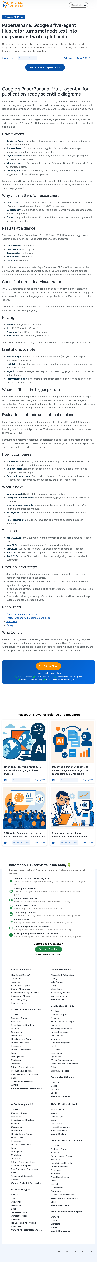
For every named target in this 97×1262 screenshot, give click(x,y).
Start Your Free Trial (48, 949)
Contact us (16, 978)
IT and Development (21, 1049)
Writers (14, 1085)
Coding (54, 978)
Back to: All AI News (15, 17)
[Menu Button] (92, 4)
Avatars (14, 1194)
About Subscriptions (21, 985)
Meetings (15, 1219)
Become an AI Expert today (45, 67)
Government (17, 1032)
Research (11, 621)
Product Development (21, 1071)
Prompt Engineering (60, 992)
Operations (16, 1063)
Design (10, 625)
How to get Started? (20, 975)
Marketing (16, 1060)
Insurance (16, 1046)
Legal (13, 1053)
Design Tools (17, 1205)
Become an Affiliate (20, 996)
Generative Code (19, 1212)
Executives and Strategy (22, 1025)
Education (16, 1021)
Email (13, 1209)
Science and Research (27, 58)
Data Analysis (57, 982)
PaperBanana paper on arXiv (21, 614)
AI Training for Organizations (25, 992)
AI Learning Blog (19, 999)
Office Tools (56, 989)
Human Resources (20, 1042)
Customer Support (20, 1018)
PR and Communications (23, 1067)
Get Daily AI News (48, 666)
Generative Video (59, 996)
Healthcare (16, 1035)
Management (17, 1056)
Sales (13, 1078)
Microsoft (55, 1089)
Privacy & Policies (19, 1003)
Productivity (16, 1226)
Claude (54, 1086)
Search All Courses (20, 989)
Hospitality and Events (21, 1039)
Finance (15, 1028)
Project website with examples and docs (28, 617)
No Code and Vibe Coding (23, 1223)
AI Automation (57, 1109)
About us (15, 982)
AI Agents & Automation (62, 975)
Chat (13, 1198)
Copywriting (16, 1202)
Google (54, 1093)
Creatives (15, 1014)
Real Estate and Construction (25, 1074)
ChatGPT (55, 1082)
